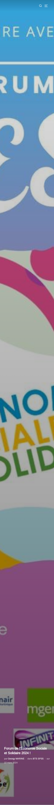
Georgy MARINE (16, 758)
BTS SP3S (38, 758)
